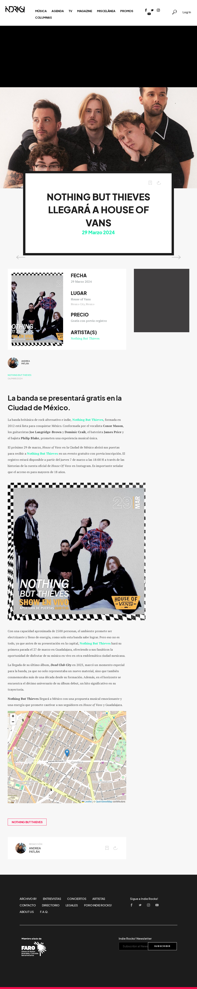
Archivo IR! (28, 898)
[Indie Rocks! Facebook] (146, 10)
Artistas (98, 898)
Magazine (84, 11)
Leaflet (88, 801)
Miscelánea (106, 11)
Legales (72, 905)
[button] (67, 753)
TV (70, 11)
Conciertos (76, 898)
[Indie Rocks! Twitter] (152, 10)
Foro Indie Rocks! (98, 905)
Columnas (43, 17)
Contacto (28, 905)
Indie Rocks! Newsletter (135, 938)
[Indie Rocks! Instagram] (158, 10)
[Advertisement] (98, 56)
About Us (27, 911)
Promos (126, 11)
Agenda (58, 11)
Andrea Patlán (25, 362)
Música (41, 11)
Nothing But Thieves (85, 338)
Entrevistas (52, 898)
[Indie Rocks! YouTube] (149, 14)
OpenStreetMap (104, 801)
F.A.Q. (44, 911)
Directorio (50, 905)
